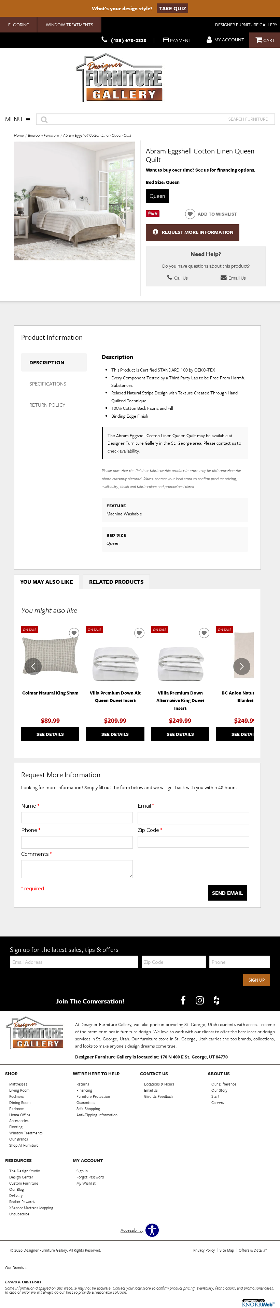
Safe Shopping (88, 1108)
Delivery (16, 1195)
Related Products (116, 582)
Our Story (219, 1090)
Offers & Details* (253, 1250)
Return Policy (47, 404)
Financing (84, 1090)
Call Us (180, 277)
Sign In (82, 1171)
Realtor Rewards (22, 1201)
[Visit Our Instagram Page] (200, 1000)
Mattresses (18, 1084)
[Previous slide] (33, 666)
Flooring (18, 24)
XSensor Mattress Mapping (31, 1208)
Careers (217, 1102)
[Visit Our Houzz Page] (216, 1000)
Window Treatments (69, 24)
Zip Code (150, 830)
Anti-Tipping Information (96, 1114)
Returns (82, 1084)
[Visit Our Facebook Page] (184, 1000)
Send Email (227, 892)
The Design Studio (24, 1171)
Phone (30, 830)
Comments (36, 854)
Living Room (19, 1090)
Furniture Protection (93, 1096)
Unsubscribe (19, 1214)
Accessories (19, 1120)
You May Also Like (46, 582)
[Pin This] (152, 215)
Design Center (21, 1177)
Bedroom (16, 1108)
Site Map (227, 1250)
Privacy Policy (204, 1250)
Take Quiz (172, 8)
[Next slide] (241, 666)
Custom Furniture (23, 1183)
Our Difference (223, 1084)
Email (146, 806)
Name (30, 806)
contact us (226, 443)
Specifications (47, 383)
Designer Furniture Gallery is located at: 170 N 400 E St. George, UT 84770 (151, 1056)
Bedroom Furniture (43, 135)
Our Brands (18, 1139)
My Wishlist (86, 1183)
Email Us (236, 277)
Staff (215, 1096)
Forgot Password (90, 1177)
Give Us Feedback (158, 1096)
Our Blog (16, 1189)
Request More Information (198, 231)
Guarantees (85, 1102)
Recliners (16, 1096)
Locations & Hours (159, 1084)
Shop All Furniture (24, 1145)
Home (19, 135)
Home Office (19, 1114)
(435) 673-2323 (128, 40)
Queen (157, 196)
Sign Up (257, 979)
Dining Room (19, 1102)
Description (46, 362)
